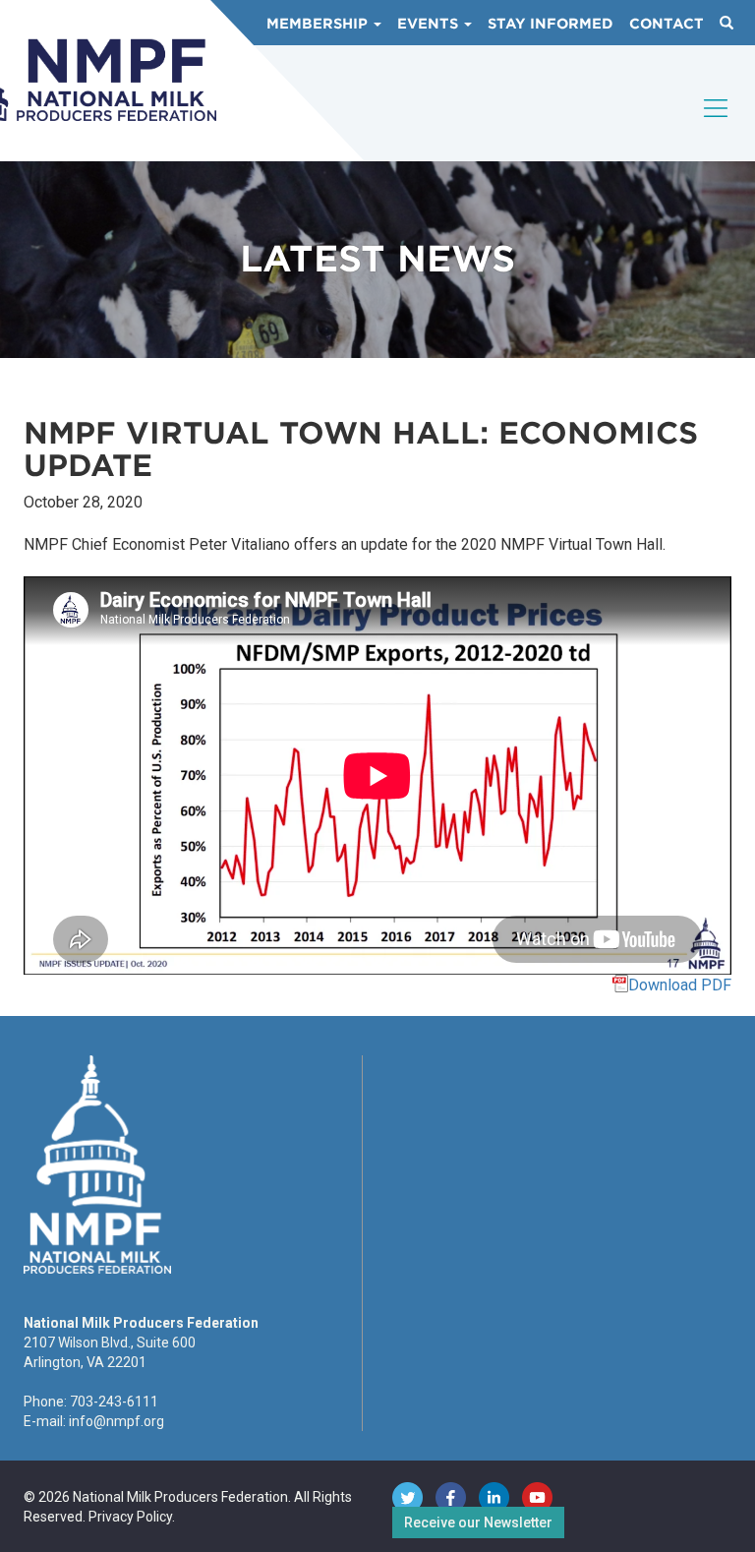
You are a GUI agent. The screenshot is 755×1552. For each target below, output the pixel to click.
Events (429, 23)
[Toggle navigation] (716, 125)
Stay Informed (550, 23)
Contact (666, 23)
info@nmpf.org (116, 1421)
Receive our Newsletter (478, 1522)
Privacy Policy (130, 1516)
